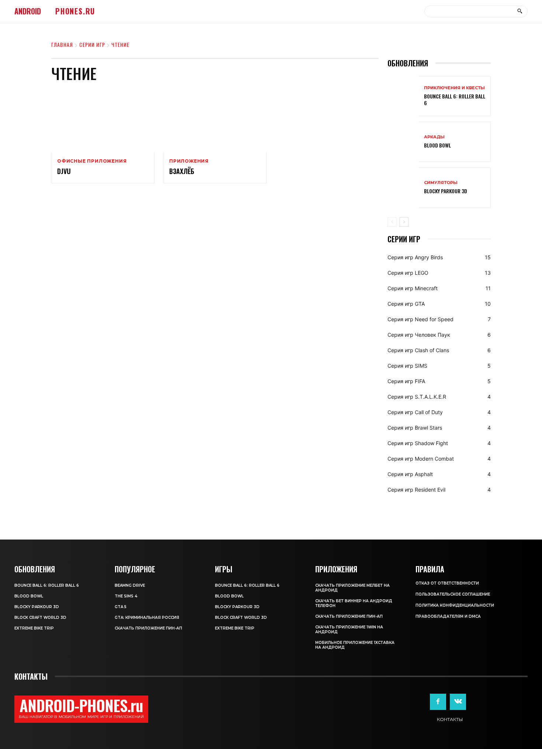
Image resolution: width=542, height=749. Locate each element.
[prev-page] (392, 222)
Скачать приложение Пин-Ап (148, 628)
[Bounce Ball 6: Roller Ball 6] (403, 96)
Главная (62, 44)
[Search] (520, 11)
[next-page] (404, 222)
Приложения (189, 161)
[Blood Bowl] (403, 142)
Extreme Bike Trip (34, 628)
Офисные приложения (91, 161)
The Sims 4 (126, 596)
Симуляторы (441, 183)
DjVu (64, 171)
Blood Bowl (437, 145)
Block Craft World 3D (40, 617)
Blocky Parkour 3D (445, 191)
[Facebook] (438, 702)
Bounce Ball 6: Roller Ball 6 (454, 99)
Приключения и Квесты (454, 88)
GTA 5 (120, 606)
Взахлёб (181, 171)
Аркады (434, 137)
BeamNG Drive (130, 585)
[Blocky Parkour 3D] (403, 187)
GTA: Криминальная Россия (147, 617)
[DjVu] (102, 121)
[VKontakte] (458, 702)
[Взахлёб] (215, 121)
